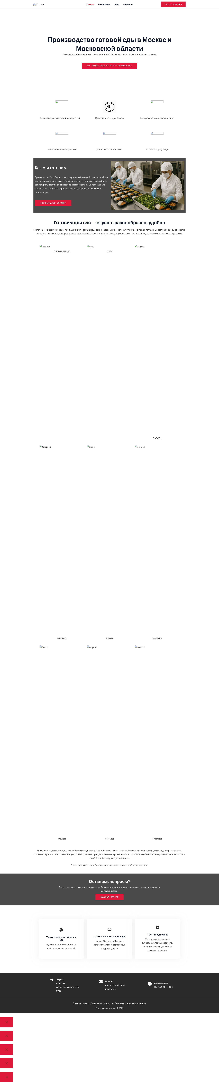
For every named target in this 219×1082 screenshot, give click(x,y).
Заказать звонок (109, 897)
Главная (90, 4)
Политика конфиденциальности (130, 1003)
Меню (116, 4)
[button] (173, 4)
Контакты (128, 4)
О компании (104, 4)
